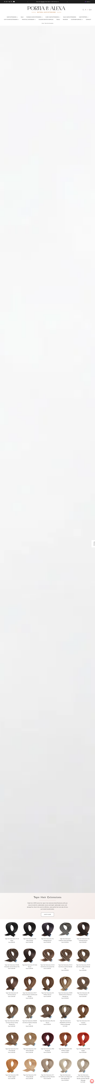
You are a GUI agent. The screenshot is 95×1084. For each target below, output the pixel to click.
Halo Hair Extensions (69, 17)
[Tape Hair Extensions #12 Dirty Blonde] (12, 1039)
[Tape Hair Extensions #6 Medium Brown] (47, 983)
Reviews (65, 19)
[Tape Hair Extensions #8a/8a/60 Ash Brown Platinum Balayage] (65, 1011)
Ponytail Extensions (28, 19)
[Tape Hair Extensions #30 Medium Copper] (65, 1039)
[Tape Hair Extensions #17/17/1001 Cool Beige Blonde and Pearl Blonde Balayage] (83, 1065)
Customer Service (76, 19)
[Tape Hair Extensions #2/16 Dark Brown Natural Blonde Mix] (83, 955)
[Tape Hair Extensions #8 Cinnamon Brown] (83, 983)
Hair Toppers (83, 17)
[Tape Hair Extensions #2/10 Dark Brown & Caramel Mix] (47, 955)
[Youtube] (14, 1)
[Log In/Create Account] (85, 9)
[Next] (67, 1)
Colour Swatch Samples (46, 19)
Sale (22, 17)
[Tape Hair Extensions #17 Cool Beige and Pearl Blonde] (47, 1065)
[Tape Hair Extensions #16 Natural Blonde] (30, 1039)
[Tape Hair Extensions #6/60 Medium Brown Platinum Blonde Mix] (65, 983)
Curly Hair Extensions (52, 17)
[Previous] (27, 1)
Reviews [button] (94, 544)
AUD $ (88, 1)
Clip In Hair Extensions (11, 19)
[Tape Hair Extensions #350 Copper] (83, 1039)
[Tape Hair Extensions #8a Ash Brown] (47, 1011)
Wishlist (88, 19)
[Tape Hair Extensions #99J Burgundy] (47, 1039)
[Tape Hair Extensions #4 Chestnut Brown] (12, 983)
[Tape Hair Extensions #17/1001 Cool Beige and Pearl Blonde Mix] (65, 1065)
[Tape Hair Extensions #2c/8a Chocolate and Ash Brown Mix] (12, 955)
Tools (58, 19)
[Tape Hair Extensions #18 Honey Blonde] (30, 1065)
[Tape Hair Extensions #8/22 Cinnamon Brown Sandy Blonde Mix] (12, 1011)
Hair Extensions (12, 17)
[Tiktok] (10, 1)
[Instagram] (6, 1)
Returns (49, 1)
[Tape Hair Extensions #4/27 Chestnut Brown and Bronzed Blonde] (30, 983)
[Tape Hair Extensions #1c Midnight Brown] (47, 929)
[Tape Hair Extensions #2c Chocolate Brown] (83, 929)
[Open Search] (83, 9)
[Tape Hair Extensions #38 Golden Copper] (12, 1065)
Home (43, 23)
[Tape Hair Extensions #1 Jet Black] (12, 929)
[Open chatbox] (92, 1081)
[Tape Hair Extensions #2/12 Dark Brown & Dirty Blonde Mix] (65, 955)
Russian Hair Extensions (33, 17)
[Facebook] (4, 1)
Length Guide (47, 914)
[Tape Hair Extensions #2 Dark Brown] (30, 955)
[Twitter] (12, 1)
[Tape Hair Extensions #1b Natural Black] (30, 929)
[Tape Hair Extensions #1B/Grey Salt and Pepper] (65, 929)
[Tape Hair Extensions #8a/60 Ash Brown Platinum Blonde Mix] (30, 1011)
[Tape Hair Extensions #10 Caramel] (83, 1011)
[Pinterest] (8, 1)
